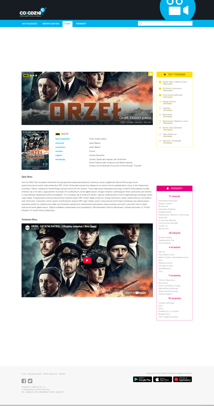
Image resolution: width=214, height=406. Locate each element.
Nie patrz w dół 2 (166, 266)
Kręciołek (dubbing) (167, 209)
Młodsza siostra (165, 263)
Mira (160, 260)
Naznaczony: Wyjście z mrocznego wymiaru (176, 121)
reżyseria (59, 143)
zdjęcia (58, 155)
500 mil (162, 252)
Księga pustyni (169, 101)
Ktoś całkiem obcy (166, 255)
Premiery (81, 23)
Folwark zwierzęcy (166, 303)
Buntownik (167, 114)
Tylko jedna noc (170, 134)
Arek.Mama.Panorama (168, 201)
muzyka (59, 151)
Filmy (67, 23)
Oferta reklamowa (50, 374)
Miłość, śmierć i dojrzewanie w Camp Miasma (174, 257)
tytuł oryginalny (62, 139)
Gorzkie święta (165, 237)
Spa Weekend (165, 268)
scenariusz (60, 147)
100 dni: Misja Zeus (167, 280)
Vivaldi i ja (163, 226)
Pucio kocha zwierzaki (172, 95)
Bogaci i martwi (165, 204)
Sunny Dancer (165, 243)
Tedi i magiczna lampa (168, 317)
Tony (161, 271)
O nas (24, 374)
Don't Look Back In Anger (169, 286)
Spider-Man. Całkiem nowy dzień (176, 82)
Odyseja (166, 108)
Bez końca (163, 283)
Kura (160, 306)
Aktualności (29, 23)
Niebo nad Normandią (168, 291)
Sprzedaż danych (35, 374)
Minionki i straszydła (172, 141)
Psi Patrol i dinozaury (172, 88)
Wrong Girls (164, 229)
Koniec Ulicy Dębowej (172, 127)
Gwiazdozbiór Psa (166, 240)
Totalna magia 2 (165, 294)
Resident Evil (164, 314)
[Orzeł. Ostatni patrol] (35, 150)
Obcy (161, 308)
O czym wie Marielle (167, 220)
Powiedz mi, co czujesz (169, 311)
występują (60, 159)
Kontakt (62, 374)
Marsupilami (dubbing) (168, 288)
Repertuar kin (51, 23)
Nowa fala (163, 217)
